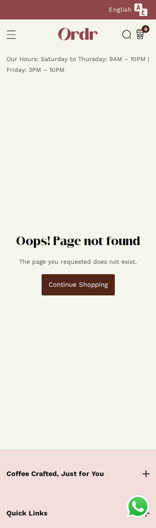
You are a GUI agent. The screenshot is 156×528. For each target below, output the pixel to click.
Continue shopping (78, 284)
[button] (126, 34)
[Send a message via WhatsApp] (138, 506)
